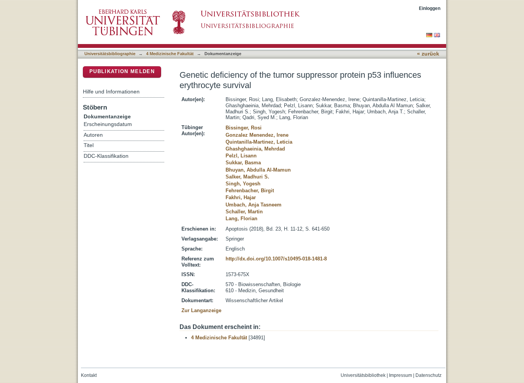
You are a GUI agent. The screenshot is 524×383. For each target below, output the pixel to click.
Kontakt (89, 375)
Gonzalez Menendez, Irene (257, 135)
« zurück (428, 54)
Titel (89, 145)
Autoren (93, 135)
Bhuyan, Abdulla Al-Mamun (258, 170)
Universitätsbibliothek (363, 375)
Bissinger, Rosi (244, 128)
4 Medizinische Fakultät (170, 53)
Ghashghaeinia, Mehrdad (255, 149)
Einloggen (429, 8)
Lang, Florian (241, 218)
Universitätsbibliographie (109, 53)
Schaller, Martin (244, 211)
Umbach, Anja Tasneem (254, 205)
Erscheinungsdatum (108, 124)
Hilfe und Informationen (111, 91)
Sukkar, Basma (243, 162)
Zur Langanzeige (201, 310)
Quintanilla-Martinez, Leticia (259, 142)
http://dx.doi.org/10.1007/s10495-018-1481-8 (276, 259)
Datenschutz (428, 375)
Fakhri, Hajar (241, 197)
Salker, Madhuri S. (247, 177)
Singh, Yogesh (243, 184)
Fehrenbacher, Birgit (250, 190)
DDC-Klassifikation (106, 156)
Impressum (400, 375)
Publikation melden (122, 71)
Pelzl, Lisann (241, 156)
